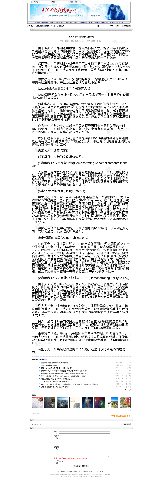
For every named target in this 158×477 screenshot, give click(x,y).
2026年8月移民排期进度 (49, 365)
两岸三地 (83, 22)
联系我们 (113, 22)
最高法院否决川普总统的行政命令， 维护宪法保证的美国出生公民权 (63, 373)
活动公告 (53, 22)
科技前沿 (68, 22)
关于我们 (105, 22)
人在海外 (90, 22)
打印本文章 (37, 424)
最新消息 (60, 22)
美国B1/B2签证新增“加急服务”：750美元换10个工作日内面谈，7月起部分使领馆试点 (69, 384)
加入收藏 (100, 471)
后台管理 (85, 471)
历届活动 (98, 22)
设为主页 (92, 471)
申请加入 (120, 22)
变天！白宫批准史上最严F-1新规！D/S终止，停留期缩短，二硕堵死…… (65, 376)
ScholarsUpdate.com (80, 476)
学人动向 (75, 22)
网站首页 (38, 22)
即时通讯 (45, 22)
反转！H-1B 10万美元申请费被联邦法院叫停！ (56, 387)
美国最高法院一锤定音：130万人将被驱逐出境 (56, 379)
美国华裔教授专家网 (42, 26)
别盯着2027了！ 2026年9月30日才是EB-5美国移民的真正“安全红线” (64, 371)
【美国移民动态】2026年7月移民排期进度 (55, 381)
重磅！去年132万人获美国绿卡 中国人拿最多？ (56, 368)
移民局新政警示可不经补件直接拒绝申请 (54, 363)
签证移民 (61, 26)
